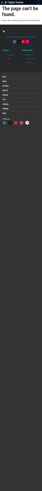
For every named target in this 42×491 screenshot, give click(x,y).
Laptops (6, 104)
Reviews (6, 86)
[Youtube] (23, 41)
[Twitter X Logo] (18, 41)
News (5, 81)
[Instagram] (27, 41)
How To (5, 90)
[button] (38, 2)
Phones (5, 95)
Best (4, 77)
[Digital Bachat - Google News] (27, 123)
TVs (4, 99)
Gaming (5, 109)
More (4, 113)
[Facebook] (14, 41)
